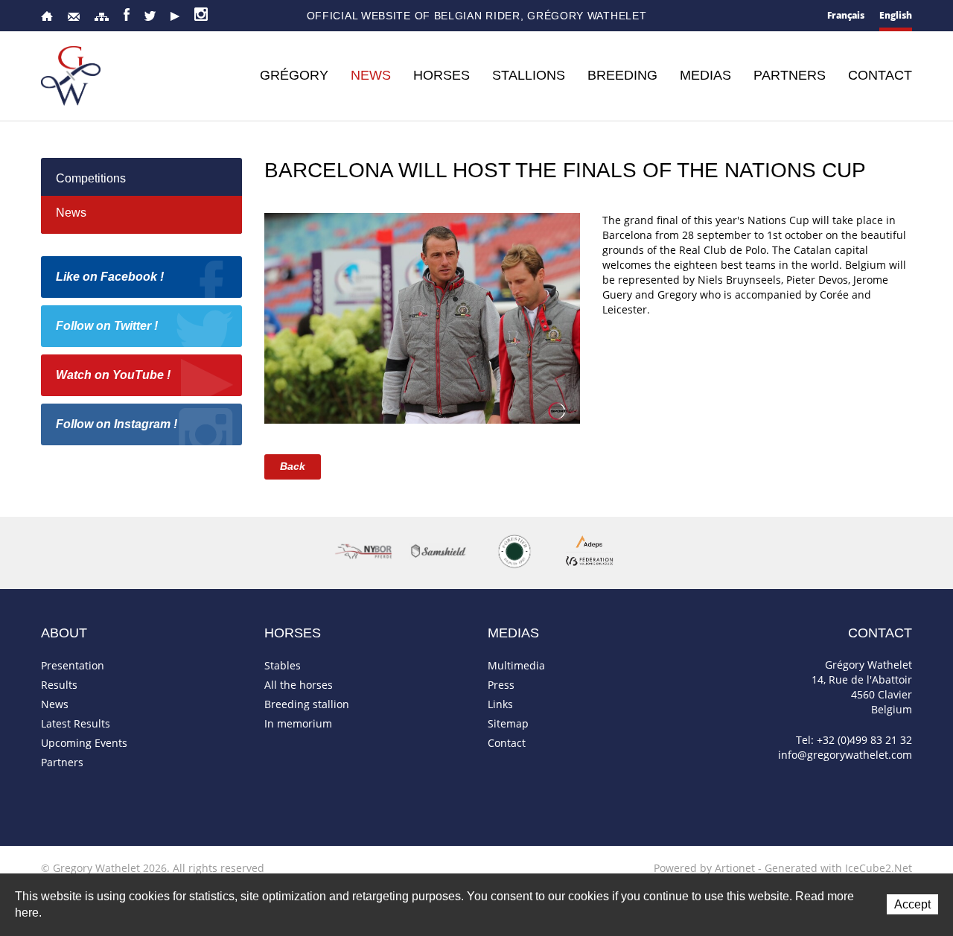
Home (47, 16)
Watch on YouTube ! (113, 375)
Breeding (622, 75)
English (895, 15)
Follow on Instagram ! (116, 424)
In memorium (298, 723)
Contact (74, 17)
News (371, 75)
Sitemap (102, 17)
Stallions (528, 75)
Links (500, 704)
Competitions (91, 178)
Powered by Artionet (704, 868)
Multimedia (516, 665)
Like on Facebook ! (110, 276)
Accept (912, 904)
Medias (705, 75)
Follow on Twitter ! (107, 325)
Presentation (72, 665)
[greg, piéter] (422, 317)
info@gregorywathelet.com (845, 755)
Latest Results (75, 723)
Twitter (150, 16)
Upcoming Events (84, 743)
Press (501, 685)
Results (59, 685)
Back (292, 466)
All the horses (298, 685)
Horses (441, 75)
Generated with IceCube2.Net (838, 868)
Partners (789, 75)
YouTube (174, 16)
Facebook (127, 14)
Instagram (201, 14)
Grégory (294, 75)
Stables (282, 665)
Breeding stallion (306, 704)
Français (845, 15)
